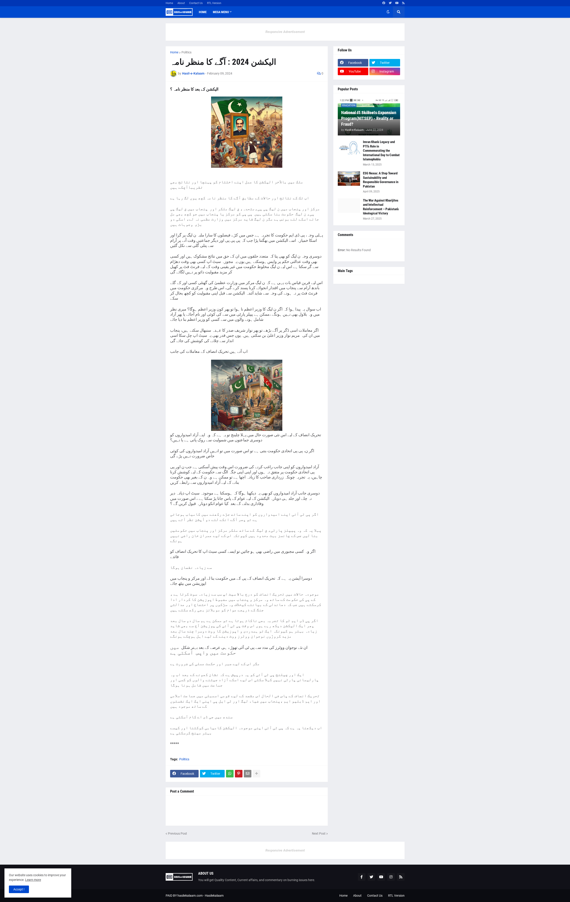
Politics (186, 52)
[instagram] (391, 877)
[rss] (403, 3)
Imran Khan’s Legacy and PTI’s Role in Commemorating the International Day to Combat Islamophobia (381, 150)
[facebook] (383, 3)
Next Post (319, 833)
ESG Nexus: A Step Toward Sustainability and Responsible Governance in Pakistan (380, 179)
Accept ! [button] (18, 889)
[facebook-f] (361, 877)
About (181, 3)
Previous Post (177, 833)
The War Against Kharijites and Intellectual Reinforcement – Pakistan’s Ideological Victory (381, 207)
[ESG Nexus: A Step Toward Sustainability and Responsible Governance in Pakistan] (349, 178)
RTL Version (214, 3)
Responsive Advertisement (285, 32)
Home (169, 3)
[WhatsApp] (230, 773)
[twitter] (390, 3)
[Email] (247, 773)
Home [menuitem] (203, 12)
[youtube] (397, 3)
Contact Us (196, 3)
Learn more (33, 880)
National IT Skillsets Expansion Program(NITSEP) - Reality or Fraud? (368, 118)
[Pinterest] (238, 773)
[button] (388, 12)
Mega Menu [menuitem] (221, 12)
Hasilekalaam (214, 895)
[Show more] (256, 773)
